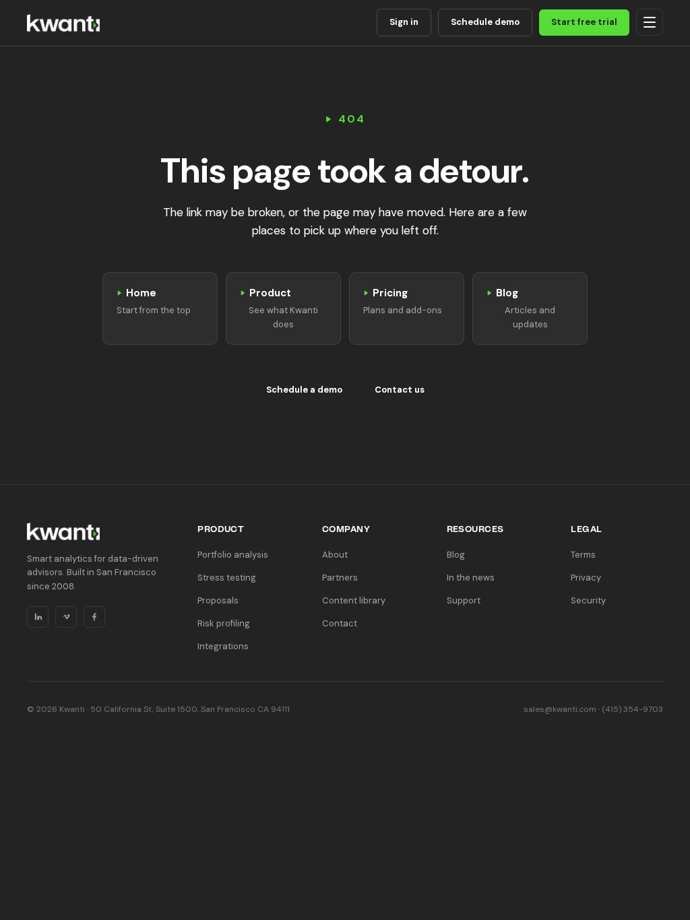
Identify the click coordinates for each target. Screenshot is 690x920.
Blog (456, 554)
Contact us (400, 389)
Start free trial (584, 22)
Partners (340, 577)
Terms (583, 554)
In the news (471, 577)
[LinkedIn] (38, 617)
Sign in (403, 22)
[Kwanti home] (63, 23)
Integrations (223, 646)
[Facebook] (94, 617)
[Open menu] (649, 22)
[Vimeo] (66, 617)
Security (588, 600)
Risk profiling (223, 623)
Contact (339, 623)
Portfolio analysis (232, 554)
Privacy (586, 577)
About (335, 554)
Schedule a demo (304, 389)
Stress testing (226, 577)
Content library (353, 600)
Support (463, 600)
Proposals (218, 600)
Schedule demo (485, 22)
